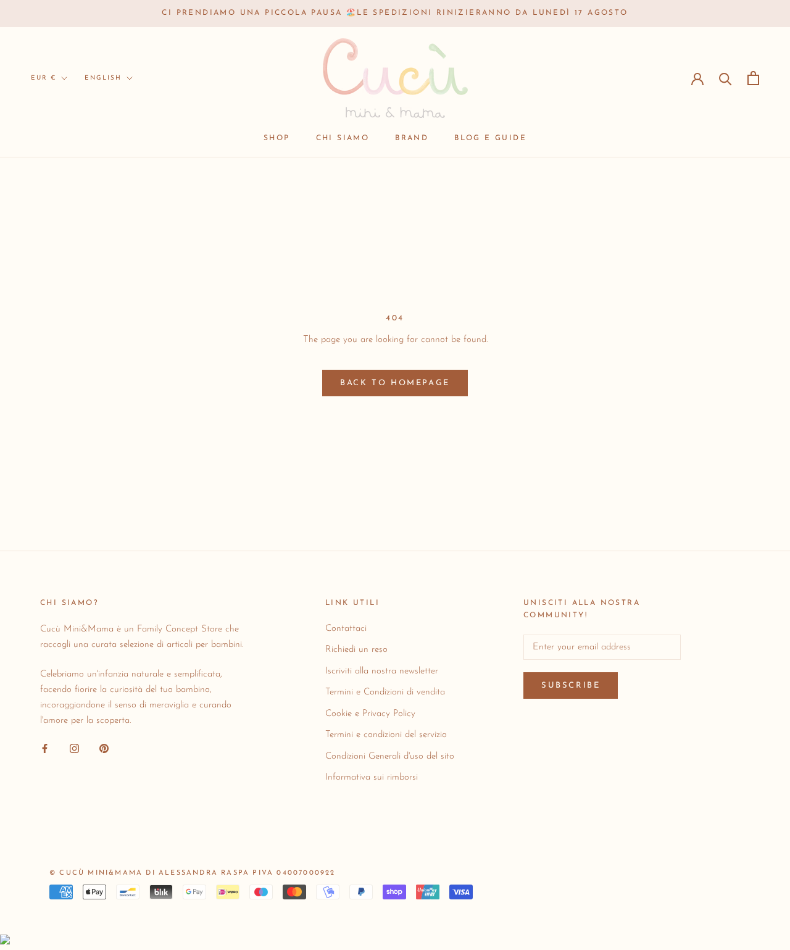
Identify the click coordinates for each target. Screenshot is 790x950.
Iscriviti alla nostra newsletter (381, 671)
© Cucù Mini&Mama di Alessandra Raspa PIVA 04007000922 (192, 873)
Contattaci (346, 628)
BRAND (411, 138)
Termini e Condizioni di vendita (385, 692)
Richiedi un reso (356, 649)
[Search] (725, 78)
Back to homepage (395, 383)
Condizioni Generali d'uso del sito (389, 756)
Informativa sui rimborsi (371, 777)
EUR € (43, 78)
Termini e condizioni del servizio (386, 735)
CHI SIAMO (343, 138)
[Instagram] (74, 748)
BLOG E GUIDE (490, 138)
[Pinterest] (104, 748)
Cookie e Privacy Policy (370, 714)
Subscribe (570, 685)
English (103, 78)
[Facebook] (44, 748)
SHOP (277, 138)
